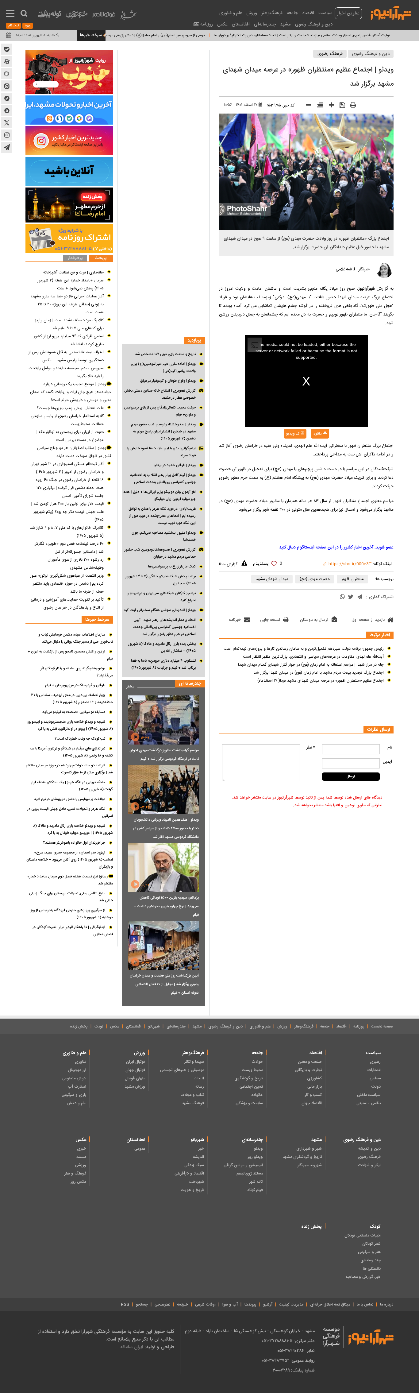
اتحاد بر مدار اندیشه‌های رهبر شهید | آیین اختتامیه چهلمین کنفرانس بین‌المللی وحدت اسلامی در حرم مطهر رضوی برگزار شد (164, 627)
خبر (201, 1148)
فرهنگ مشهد (193, 1103)
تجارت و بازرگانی (308, 1070)
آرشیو (267, 1304)
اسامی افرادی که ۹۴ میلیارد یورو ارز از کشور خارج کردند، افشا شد (69, 340)
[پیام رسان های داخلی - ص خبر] (69, 110)
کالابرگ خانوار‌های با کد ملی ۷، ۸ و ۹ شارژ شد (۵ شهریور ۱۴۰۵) (67, 531)
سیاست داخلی (369, 1095)
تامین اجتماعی (251, 1086)
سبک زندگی (194, 1165)
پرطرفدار (75, 258)
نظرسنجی (162, 1304)
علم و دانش (76, 1103)
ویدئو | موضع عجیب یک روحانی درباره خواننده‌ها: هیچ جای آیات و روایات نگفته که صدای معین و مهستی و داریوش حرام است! (70, 392)
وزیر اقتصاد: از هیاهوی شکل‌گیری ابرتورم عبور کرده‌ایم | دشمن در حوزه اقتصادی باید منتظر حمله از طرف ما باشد (67, 583)
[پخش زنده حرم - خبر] (69, 205)
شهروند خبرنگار (309, 1165)
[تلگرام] (359, 597)
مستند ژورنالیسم (249, 1173)
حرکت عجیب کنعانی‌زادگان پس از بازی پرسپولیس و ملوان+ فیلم (160, 411)
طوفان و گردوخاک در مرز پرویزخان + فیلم (75, 685)
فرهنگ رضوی (330, 54)
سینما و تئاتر (194, 1061)
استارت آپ (77, 1086)
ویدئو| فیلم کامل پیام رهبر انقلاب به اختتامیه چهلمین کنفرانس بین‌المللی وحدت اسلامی (163, 478)
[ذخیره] (340, 105)
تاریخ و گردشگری (248, 1078)
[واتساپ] (342, 597)
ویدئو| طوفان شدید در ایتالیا (175, 465)
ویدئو (258, 1148)
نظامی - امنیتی (368, 1103)
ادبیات (199, 1078)
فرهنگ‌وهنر (272, 13)
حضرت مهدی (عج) (315, 579)
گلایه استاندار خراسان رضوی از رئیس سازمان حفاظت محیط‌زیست (67, 420)
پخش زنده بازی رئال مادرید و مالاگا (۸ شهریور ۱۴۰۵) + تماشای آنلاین (162, 647)
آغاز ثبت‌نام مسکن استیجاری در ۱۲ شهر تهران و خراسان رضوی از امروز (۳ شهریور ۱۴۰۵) (67, 468)
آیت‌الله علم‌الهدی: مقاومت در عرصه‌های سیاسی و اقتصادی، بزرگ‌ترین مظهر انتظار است (313, 656)
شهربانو (154, 1026)
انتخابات (374, 1070)
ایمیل (387, 761)
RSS (125, 1304)
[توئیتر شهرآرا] (6, 122)
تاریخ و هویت (192, 1190)
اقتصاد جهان (312, 1103)
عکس (222, 24)
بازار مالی (314, 1086)
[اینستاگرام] (69, 140)
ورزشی (80, 1165)
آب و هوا (230, 1304)
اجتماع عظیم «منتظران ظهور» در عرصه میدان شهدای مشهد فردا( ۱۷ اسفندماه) (320, 680)
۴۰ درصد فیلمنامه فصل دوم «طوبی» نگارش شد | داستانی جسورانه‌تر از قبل (68, 547)
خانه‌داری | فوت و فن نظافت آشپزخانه (73, 272)
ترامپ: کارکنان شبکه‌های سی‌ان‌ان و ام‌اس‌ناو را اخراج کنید (161, 596)
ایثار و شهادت (369, 1165)
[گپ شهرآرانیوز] (6, 98)
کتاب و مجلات (192, 1095)
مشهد (285, 24)
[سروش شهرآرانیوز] (6, 110)
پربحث (100, 258)
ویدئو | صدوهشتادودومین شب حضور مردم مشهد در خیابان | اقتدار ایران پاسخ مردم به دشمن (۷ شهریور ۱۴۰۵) (163, 431)
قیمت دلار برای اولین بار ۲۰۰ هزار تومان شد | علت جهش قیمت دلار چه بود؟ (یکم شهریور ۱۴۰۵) (67, 512)
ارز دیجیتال (77, 1070)
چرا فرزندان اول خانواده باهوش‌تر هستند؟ (74, 843)
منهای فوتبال (135, 1078)
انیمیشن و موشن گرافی (243, 1165)
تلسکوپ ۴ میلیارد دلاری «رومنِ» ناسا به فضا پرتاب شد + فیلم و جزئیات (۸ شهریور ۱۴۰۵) (163, 664)
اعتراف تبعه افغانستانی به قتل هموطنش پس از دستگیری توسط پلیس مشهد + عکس (66, 356)
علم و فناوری (230, 13)
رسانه (199, 1086)
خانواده (257, 1095)
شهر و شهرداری (309, 1148)
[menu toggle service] (10, 14)
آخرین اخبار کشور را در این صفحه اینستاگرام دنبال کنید (326, 547)
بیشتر (128, 685)
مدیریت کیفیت (291, 1304)
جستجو (142, 1304)
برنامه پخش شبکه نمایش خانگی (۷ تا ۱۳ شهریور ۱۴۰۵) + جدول (160, 579)
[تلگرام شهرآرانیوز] (6, 147)
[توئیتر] (350, 597)
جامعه (292, 13)
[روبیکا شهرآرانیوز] (6, 73)
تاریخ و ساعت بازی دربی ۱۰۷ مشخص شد (165, 354)
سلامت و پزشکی (249, 1103)
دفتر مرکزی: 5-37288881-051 (288, 1340)
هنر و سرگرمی (369, 1252)
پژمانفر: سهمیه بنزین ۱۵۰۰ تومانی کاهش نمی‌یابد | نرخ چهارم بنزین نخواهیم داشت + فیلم (166, 906)
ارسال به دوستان (314, 620)
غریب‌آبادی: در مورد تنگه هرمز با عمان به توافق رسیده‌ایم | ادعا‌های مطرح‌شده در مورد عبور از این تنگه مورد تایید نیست (162, 516)
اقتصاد (308, 13)
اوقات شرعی (205, 1304)
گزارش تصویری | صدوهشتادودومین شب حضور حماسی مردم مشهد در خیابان (160, 553)
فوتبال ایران (135, 1061)
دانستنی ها (372, 1268)
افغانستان (241, 24)
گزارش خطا (228, 564)
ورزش (251, 13)
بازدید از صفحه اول (368, 620)
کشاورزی (314, 1078)
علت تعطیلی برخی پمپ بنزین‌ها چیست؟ (70, 408)
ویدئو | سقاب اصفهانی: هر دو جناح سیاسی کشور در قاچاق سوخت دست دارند (74, 452)
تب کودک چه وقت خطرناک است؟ (80, 739)
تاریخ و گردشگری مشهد (302, 1157)
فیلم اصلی (307, 450)
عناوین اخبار (348, 13)
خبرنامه (235, 620)
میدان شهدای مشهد (272, 579)
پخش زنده (79, 1026)
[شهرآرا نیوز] (391, 12)
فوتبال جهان (135, 1070)
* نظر (310, 747)
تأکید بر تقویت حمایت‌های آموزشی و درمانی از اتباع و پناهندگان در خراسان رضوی (67, 603)
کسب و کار (313, 1095)
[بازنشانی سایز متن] (318, 106)
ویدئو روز (255, 1157)
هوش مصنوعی (74, 1078)
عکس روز (78, 1181)
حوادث (257, 1061)
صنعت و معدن (310, 1061)
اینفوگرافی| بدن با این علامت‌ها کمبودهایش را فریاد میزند (161, 452)
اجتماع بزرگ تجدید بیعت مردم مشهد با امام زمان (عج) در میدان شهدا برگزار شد (319, 672)
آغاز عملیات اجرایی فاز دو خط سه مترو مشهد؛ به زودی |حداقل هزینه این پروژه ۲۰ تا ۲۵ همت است (67, 304)
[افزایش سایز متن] (329, 106)
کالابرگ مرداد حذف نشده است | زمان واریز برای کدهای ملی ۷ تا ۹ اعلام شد (69, 324)
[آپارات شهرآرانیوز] (6, 61)
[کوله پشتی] (49, 15)
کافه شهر (256, 1181)
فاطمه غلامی (346, 269)
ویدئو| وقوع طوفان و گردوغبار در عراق (168, 381)
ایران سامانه (131, 1347)
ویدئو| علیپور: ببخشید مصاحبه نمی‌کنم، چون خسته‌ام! (164, 536)
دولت (376, 1086)
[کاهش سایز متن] (306, 106)
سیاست (325, 13)
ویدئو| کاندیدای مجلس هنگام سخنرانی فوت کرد (160, 610)
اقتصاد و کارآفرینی (189, 1173)
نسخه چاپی (270, 620)
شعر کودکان (371, 1243)
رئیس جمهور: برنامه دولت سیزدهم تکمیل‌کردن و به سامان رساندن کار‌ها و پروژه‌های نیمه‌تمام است (304, 648)
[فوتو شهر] (103, 16)
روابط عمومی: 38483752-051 (288, 1360)
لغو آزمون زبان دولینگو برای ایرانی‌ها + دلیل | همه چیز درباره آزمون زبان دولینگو (159, 495)
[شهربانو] (128, 16)
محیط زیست (252, 1070)
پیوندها (250, 1304)
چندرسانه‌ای (265, 24)
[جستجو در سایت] (23, 13)
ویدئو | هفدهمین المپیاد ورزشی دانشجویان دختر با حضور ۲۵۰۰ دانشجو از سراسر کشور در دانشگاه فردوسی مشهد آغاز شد (166, 828)
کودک (98, 1026)
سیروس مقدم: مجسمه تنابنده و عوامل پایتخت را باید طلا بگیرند (66, 372)
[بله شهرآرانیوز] (6, 49)
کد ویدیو (292, 434)
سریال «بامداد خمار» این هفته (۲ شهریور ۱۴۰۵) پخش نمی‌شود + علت (70, 284)
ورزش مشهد (135, 1086)
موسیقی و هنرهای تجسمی (182, 1070)
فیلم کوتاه (255, 1190)
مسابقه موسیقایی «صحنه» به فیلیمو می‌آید (73, 712)
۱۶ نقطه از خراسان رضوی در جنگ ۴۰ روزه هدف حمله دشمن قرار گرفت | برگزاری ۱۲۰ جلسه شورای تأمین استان (70, 488)
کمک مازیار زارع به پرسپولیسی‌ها (172, 566)
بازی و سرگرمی (74, 1095)
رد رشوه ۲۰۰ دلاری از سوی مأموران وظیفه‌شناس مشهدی (76, 563)
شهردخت (196, 1181)
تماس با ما (365, 1304)
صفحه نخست (382, 1026)
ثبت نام (13, 26)
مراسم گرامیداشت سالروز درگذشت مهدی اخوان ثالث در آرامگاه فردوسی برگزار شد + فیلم (164, 754)
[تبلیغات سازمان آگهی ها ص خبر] (69, 238)
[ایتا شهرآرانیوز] (6, 85)
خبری (81, 1148)
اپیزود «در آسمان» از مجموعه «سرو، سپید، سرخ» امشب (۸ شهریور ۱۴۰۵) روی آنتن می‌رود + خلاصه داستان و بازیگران (69, 859)
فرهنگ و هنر (75, 1173)
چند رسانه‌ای (370, 1260)
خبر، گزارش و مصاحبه (363, 1277)
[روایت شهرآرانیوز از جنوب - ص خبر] (69, 72)
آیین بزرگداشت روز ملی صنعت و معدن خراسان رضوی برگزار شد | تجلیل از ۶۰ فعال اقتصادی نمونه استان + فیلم (164, 984)
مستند (81, 1157)
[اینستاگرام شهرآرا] (6, 135)
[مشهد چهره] (76, 17)
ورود (28, 26)
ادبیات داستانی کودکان (362, 1235)
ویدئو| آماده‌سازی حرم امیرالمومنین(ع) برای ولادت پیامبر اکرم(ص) (163, 367)
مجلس (375, 1078)
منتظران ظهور (352, 579)
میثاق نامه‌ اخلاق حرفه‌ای (330, 1304)
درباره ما (386, 1304)
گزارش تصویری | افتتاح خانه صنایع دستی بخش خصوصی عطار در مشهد (160, 394)
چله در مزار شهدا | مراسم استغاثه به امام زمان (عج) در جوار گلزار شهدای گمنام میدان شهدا (311, 664)
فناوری (80, 1061)
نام (389, 747)
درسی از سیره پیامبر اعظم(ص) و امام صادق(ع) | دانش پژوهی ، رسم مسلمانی (174, 35)
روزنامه (206, 24)
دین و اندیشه (369, 1148)
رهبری (375, 1061)
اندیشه (198, 1157)
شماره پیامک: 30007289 (293, 1370)
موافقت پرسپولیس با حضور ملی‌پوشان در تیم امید (69, 799)
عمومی (139, 1148)
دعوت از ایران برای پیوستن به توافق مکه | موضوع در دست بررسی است (70, 436)
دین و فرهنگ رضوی (314, 24)
